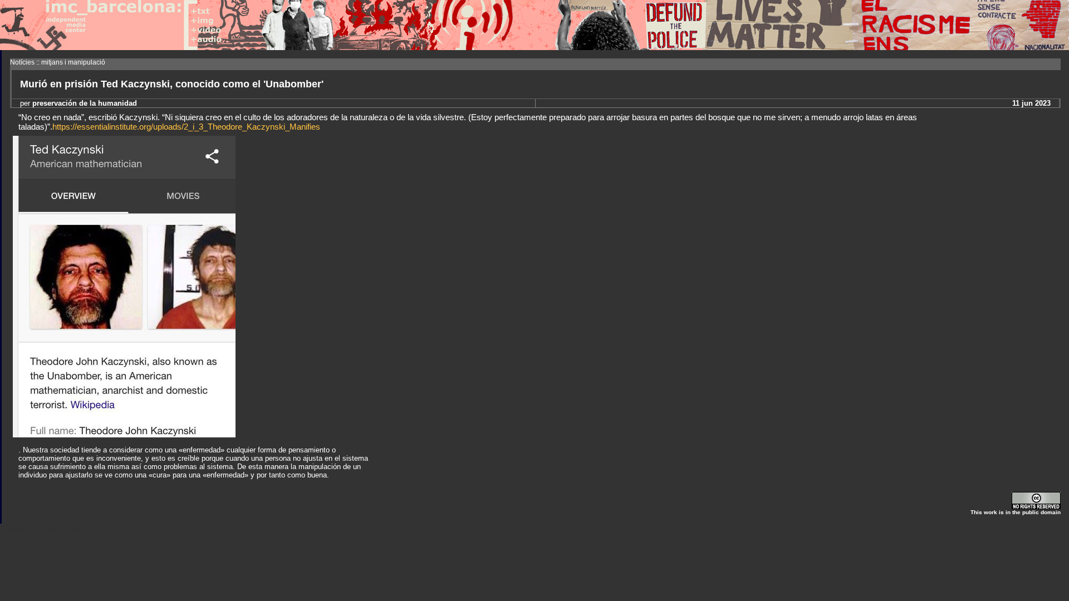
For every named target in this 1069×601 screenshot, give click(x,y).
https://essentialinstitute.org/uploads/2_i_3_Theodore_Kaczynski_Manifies (186, 126)
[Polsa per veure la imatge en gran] (124, 434)
